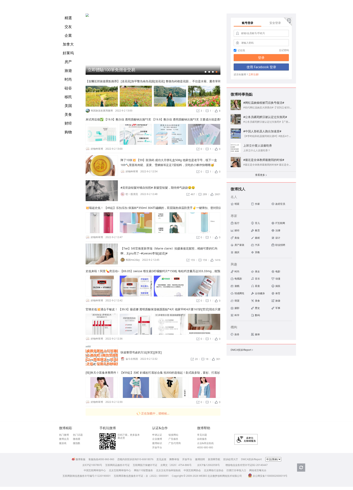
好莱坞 (68, 52)
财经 (68, 123)
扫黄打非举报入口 (236, 470)
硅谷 (68, 88)
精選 (68, 17)
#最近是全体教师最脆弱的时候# (263, 160)
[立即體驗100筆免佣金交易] (87, 16)
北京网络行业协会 (213, 470)
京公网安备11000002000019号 (270, 476)
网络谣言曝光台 (257, 470)
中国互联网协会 (192, 470)
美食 (68, 114)
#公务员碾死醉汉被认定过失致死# (265, 117)
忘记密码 (284, 50)
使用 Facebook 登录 (261, 67)
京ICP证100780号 (92, 465)
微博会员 (64, 439)
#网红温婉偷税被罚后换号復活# (263, 103)
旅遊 (68, 70)
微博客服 (80, 459)
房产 (68, 61)
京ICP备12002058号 (208, 465)
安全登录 (275, 23)
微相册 (76, 439)
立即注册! (253, 74)
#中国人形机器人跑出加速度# (262, 131)
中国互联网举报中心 (95, 470)
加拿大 (68, 44)
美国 (68, 105)
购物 (68, 131)
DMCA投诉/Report (242, 350)
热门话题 (78, 435)
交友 (68, 26)
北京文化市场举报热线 (168, 470)
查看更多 (261, 175)
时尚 (68, 79)
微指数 (76, 443)
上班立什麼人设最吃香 (257, 145)
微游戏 (62, 443)
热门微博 (64, 435)
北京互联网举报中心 (120, 470)
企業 (68, 35)
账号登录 (247, 23)
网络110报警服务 (143, 470)
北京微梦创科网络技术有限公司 (225, 476)
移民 (68, 96)
